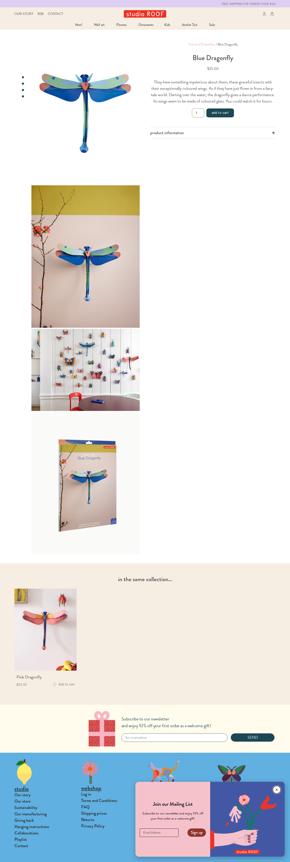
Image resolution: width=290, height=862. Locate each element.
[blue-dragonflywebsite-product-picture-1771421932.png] (85, 113)
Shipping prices (94, 813)
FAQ (85, 807)
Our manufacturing (30, 814)
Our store (22, 801)
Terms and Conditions (99, 800)
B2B (41, 13)
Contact (55, 13)
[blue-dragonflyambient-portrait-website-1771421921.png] (85, 256)
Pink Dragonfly (29, 677)
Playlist (20, 839)
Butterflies (208, 44)
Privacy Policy (92, 826)
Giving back (24, 820)
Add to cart (220, 112)
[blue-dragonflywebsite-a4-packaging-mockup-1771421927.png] (85, 483)
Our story (23, 13)
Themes (193, 44)
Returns (87, 820)
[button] (254, 13)
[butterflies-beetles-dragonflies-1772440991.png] (85, 370)
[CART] (272, 14)
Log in (86, 794)
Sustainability (25, 807)
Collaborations (26, 833)
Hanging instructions (31, 827)
